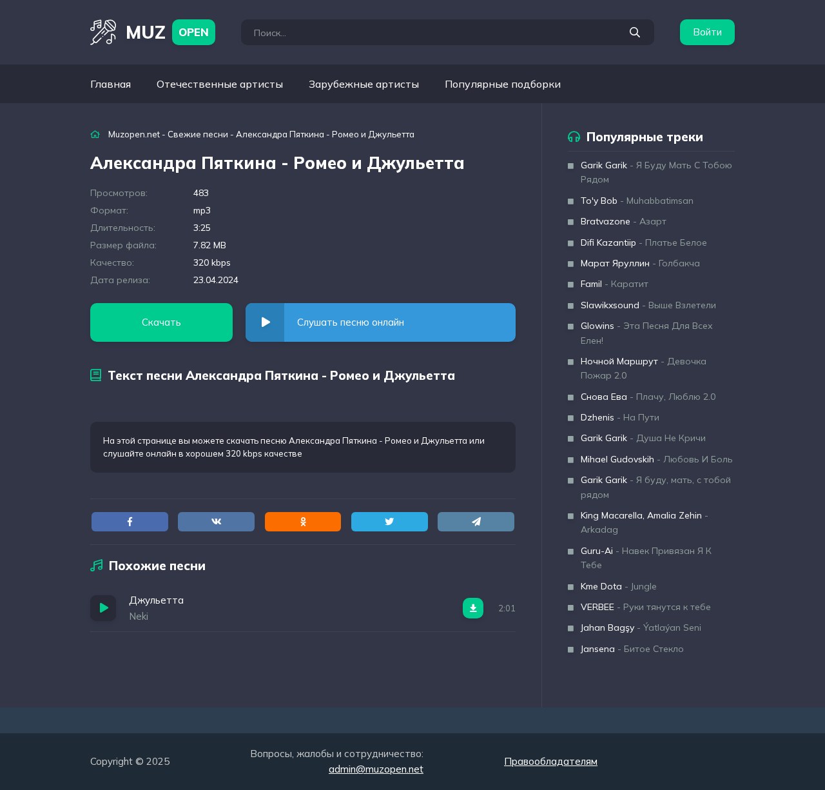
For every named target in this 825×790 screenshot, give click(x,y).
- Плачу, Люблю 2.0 (648, 396)
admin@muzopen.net (376, 769)
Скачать (161, 322)
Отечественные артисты (220, 83)
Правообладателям (550, 761)
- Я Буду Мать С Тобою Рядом (656, 172)
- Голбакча (640, 263)
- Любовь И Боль (657, 459)
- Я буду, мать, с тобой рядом (656, 487)
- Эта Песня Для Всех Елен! (647, 333)
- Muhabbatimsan (637, 200)
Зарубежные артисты (364, 83)
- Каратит (614, 284)
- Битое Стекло (632, 649)
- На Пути (620, 417)
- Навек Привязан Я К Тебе (646, 558)
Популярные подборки (503, 83)
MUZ (167, 32)
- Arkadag (644, 522)
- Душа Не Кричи (643, 438)
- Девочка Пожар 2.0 (643, 368)
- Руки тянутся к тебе (646, 607)
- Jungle (619, 586)
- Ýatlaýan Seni (641, 627)
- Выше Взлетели (648, 305)
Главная (110, 83)
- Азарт (623, 221)
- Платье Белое (644, 242)
